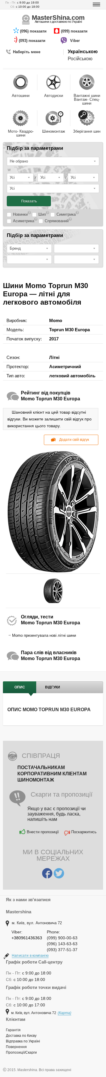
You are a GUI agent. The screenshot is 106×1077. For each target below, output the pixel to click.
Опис (19, 687)
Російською (80, 58)
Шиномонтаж (35, 779)
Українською (83, 51)
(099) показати (75, 31)
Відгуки (52, 687)
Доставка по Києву (21, 1036)
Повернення (16, 1047)
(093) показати (33, 40)
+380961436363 (26, 937)
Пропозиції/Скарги (21, 1052)
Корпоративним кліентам (52, 773)
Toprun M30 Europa (69, 329)
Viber (75, 40)
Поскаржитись (84, 832)
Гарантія (13, 1030)
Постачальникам (41, 767)
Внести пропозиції (43, 832)
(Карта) (64, 1013)
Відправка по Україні (23, 1041)
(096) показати (34, 31)
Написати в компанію (30, 955)
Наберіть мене (26, 52)
